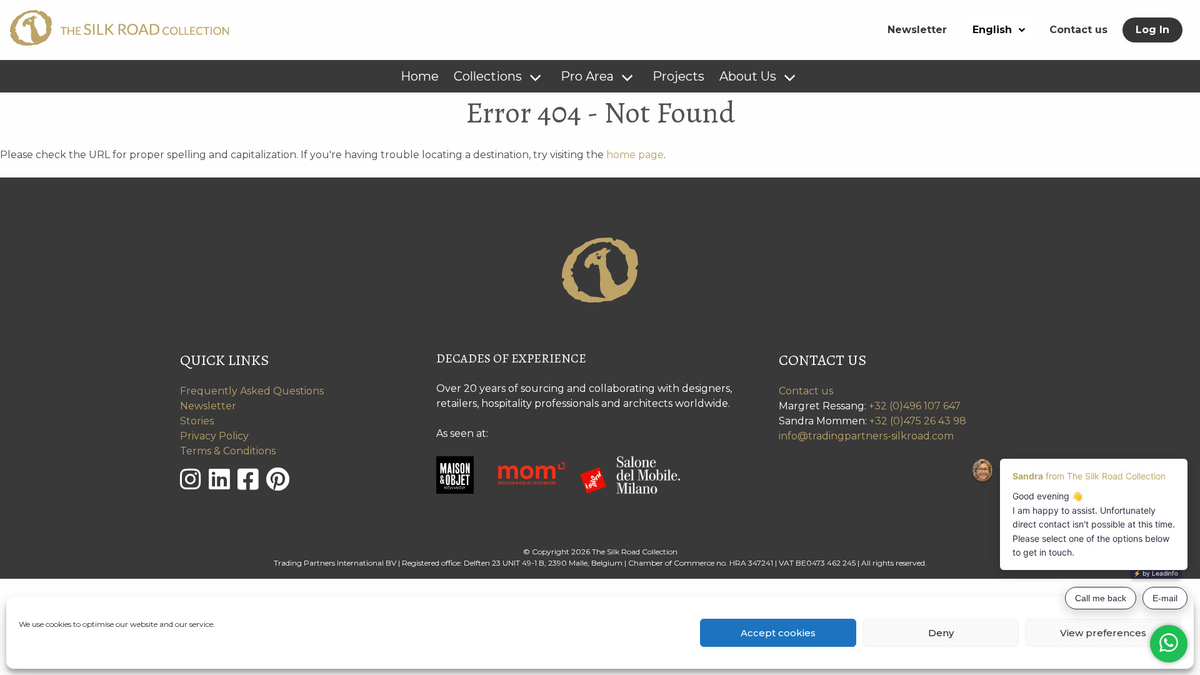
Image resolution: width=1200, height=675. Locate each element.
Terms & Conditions (228, 451)
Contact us (1078, 30)
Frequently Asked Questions (252, 391)
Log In (1152, 30)
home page (635, 155)
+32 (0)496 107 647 (915, 406)
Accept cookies (778, 633)
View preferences (1103, 633)
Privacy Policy (214, 436)
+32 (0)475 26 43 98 (917, 421)
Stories (197, 421)
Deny (941, 633)
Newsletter (917, 30)
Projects (678, 76)
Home (420, 76)
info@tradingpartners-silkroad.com (866, 436)
